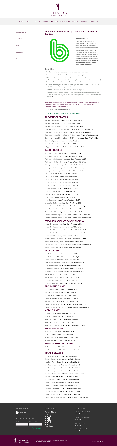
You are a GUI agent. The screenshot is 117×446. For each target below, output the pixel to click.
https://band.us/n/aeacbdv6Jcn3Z (69, 347)
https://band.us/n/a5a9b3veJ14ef (71, 120)
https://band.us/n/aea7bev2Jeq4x (67, 377)
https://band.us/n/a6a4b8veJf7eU (73, 147)
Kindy (47, 414)
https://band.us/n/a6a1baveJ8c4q (66, 174)
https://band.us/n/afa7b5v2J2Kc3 (73, 265)
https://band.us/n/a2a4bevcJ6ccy (66, 177)
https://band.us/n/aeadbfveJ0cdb (75, 162)
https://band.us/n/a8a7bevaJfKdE (68, 260)
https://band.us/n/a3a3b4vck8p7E (74, 168)
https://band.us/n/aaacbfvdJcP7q (78, 307)
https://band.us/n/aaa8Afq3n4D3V (57, 109)
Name (17, 421)
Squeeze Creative (99, 441)
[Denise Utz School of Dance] (58, 9)
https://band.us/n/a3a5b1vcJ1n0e (74, 325)
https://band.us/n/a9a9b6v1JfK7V (70, 277)
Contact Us (94, 21)
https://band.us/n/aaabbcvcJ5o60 (66, 337)
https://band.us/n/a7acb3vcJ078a (68, 141)
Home (21, 21)
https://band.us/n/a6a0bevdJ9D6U (71, 212)
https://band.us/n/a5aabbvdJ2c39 (74, 159)
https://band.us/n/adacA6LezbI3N (88, 135)
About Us (29, 21)
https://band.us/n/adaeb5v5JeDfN (66, 188)
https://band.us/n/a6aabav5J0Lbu (70, 224)
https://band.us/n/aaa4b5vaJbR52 (70, 394)
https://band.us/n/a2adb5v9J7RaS (68, 365)
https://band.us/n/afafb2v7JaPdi (75, 304)
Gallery (75, 21)
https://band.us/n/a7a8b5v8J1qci (67, 356)
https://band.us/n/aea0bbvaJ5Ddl (66, 185)
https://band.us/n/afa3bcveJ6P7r (66, 289)
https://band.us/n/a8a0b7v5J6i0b (65, 197)
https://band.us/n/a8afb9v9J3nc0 (66, 322)
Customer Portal (21, 32)
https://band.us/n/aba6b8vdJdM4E (74, 230)
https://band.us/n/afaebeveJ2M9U (74, 236)
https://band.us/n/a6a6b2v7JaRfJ (70, 391)
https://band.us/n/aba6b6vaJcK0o (63, 274)
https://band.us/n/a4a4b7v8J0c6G (72, 165)
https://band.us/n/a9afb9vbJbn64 (66, 319)
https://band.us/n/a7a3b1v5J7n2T (64, 313)
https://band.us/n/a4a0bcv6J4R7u (67, 385)
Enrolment (59, 21)
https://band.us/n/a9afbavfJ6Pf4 (66, 295)
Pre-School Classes (51, 412)
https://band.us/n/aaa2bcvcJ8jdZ (68, 257)
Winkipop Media (47, 441)
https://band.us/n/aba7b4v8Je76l (67, 144)
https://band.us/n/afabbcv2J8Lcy (71, 227)
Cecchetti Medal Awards (82, 417)
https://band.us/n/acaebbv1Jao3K (64, 340)
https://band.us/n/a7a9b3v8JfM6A (79, 244)
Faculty (37, 21)
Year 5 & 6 (48, 420)
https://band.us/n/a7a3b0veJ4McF (71, 247)
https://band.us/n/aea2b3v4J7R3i (68, 371)
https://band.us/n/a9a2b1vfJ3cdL (72, 171)
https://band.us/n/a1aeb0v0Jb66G (72, 126)
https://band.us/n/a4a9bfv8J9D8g (66, 182)
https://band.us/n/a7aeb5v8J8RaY (67, 382)
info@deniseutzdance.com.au (60, 440)
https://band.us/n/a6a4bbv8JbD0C (66, 179)
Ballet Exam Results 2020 (82, 412)
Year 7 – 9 (48, 422)
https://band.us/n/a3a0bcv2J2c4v (70, 153)
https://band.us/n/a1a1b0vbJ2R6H (68, 379)
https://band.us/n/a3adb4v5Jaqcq (68, 359)
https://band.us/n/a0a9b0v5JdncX (64, 316)
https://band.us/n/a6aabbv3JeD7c (69, 200)
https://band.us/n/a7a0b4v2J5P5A (67, 301)
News (68, 21)
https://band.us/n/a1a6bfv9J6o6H (70, 350)
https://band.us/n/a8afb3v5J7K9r (73, 263)
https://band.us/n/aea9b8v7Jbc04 (71, 156)
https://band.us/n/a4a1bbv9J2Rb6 (68, 368)
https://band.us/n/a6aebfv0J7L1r (70, 280)
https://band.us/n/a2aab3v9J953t (82, 129)
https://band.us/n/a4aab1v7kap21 (75, 239)
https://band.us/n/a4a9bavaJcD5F (69, 209)
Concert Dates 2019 (81, 429)
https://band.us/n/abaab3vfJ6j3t (67, 254)
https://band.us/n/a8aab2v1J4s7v (78, 397)
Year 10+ (47, 424)
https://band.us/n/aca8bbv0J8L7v (71, 283)
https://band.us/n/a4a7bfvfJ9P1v (65, 292)
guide (51, 97)
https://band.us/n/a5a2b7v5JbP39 (66, 298)
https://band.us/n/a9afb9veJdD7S (69, 203)
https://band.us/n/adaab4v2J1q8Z (69, 388)
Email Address (33, 421)
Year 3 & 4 (48, 418)
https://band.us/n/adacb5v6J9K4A (72, 268)
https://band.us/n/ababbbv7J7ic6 (67, 194)
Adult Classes (49, 426)
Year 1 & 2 (48, 416)
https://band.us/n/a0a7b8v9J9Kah (72, 271)
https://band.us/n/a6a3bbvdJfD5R (79, 215)
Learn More (78, 414)
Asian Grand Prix (80, 423)
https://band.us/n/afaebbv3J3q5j (73, 374)
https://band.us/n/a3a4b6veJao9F (63, 334)
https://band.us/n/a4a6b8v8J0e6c (79, 218)
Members (84, 21)
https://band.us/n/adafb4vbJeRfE (68, 362)
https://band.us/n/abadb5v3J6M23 (71, 241)
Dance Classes (48, 21)
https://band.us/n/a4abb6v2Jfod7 (65, 332)
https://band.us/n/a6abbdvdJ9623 (70, 123)
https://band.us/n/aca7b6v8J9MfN (74, 233)
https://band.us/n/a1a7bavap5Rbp (73, 206)
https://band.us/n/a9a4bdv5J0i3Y (64, 191)
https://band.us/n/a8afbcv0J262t (88, 138)
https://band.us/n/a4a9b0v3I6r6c (81, 132)
